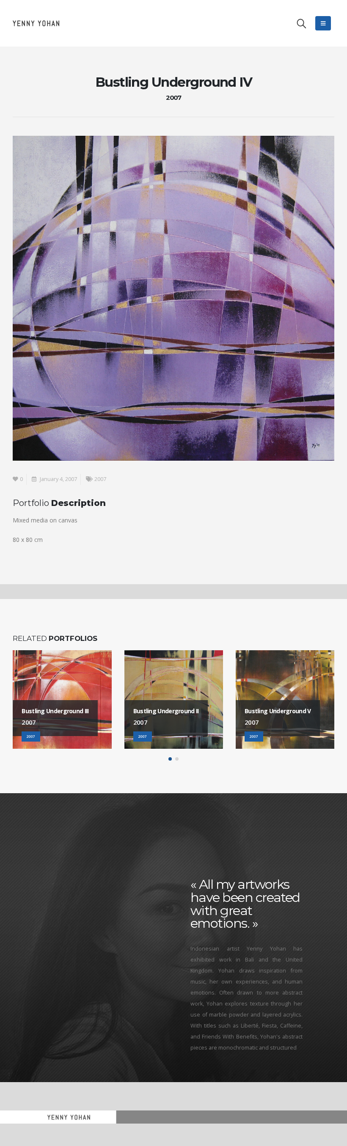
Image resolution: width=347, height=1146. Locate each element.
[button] (170, 759)
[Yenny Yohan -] (36, 23)
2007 (100, 479)
